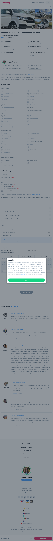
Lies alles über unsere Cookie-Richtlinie (25, 276)
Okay (26, 280)
